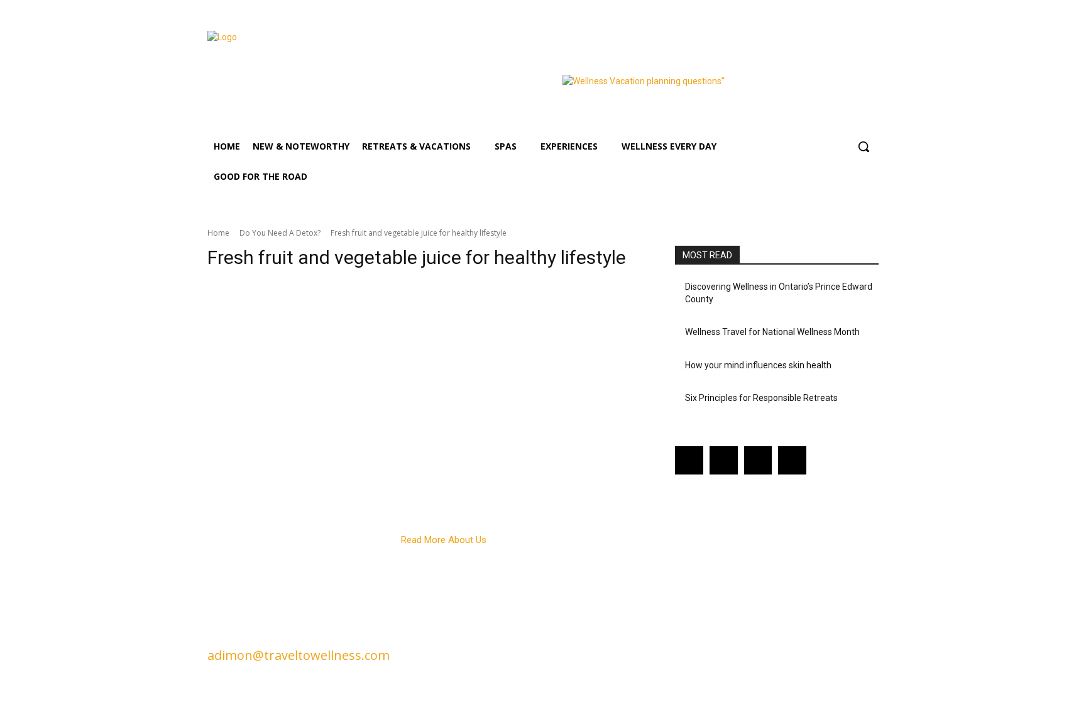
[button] (863, 146)
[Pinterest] (758, 460)
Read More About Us (443, 540)
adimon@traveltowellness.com (298, 655)
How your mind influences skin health (758, 365)
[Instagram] (724, 460)
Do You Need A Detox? (280, 233)
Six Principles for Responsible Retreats (761, 398)
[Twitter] (792, 460)
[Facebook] (689, 460)
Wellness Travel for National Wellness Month (772, 332)
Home (218, 233)
